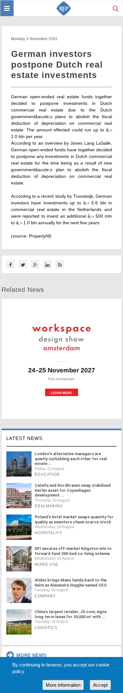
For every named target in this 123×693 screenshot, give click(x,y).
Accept (100, 685)
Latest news (24, 438)
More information (63, 685)
